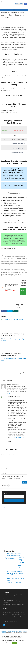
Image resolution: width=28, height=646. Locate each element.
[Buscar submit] (25, 4)
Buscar (14, 500)
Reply (8, 393)
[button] (14, 10)
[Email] (4, 625)
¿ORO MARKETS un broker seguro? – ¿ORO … (14, 604)
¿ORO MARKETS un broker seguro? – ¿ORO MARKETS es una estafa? (15, 578)
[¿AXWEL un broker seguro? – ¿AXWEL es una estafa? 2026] (5, 553)
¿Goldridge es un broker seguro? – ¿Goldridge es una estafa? (11, 354)
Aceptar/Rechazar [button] (6, 642)
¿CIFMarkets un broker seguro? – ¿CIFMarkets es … (14, 597)
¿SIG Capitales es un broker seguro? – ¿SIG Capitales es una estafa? (13, 334)
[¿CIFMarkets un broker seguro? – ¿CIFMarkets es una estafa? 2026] (10, 563)
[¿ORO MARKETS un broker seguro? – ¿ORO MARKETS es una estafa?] (5, 577)
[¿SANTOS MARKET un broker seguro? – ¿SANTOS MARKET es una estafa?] (5, 571)
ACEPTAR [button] (15, 642)
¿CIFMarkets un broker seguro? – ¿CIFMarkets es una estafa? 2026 (21, 562)
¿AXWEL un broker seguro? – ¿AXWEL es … (14, 595)
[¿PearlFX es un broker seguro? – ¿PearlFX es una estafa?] (14, 364)
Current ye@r (4, 485)
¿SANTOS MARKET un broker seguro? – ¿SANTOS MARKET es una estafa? (15, 573)
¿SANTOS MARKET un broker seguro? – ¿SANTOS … (13, 601)
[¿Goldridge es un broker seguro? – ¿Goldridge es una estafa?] (14, 345)
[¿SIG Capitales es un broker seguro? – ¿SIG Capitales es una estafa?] (14, 325)
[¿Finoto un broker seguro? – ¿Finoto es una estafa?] (5, 582)
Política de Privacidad (6, 631)
